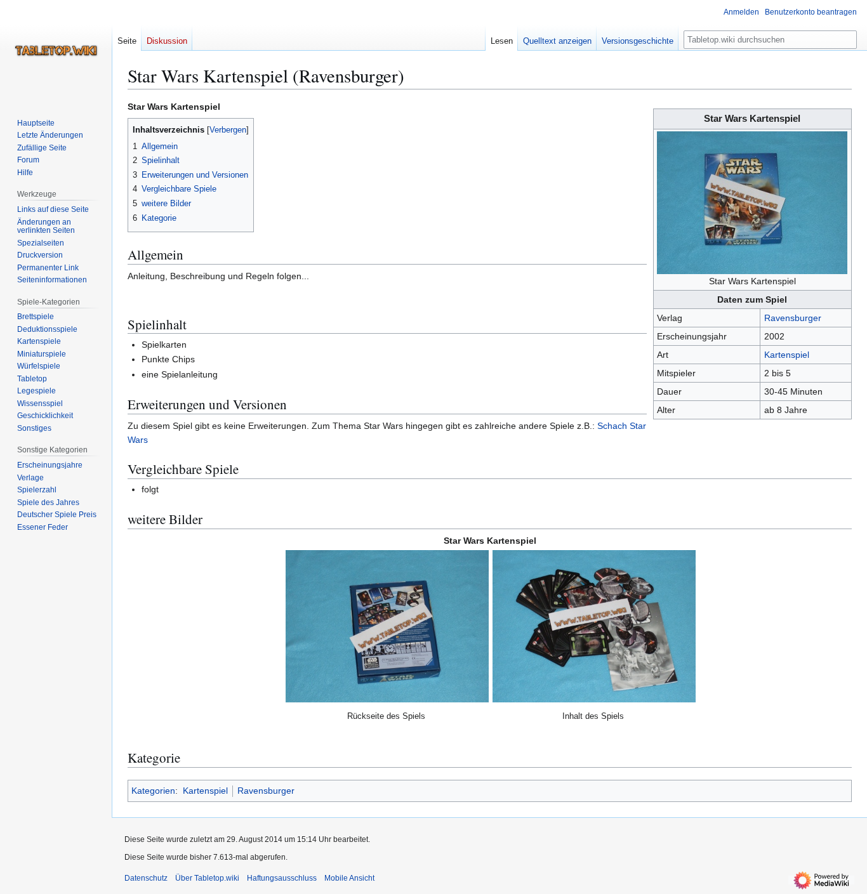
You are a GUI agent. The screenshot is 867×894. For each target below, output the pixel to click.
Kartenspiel (786, 355)
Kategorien (153, 791)
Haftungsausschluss (282, 878)
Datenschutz (146, 878)
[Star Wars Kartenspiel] (752, 202)
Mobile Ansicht (349, 878)
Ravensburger (792, 318)
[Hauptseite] (56, 51)
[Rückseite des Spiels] (387, 626)
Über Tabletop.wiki (207, 878)
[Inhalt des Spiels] (594, 626)
